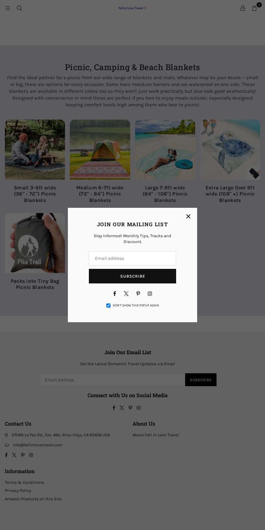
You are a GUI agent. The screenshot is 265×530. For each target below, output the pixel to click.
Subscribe (132, 276)
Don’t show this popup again (136, 305)
